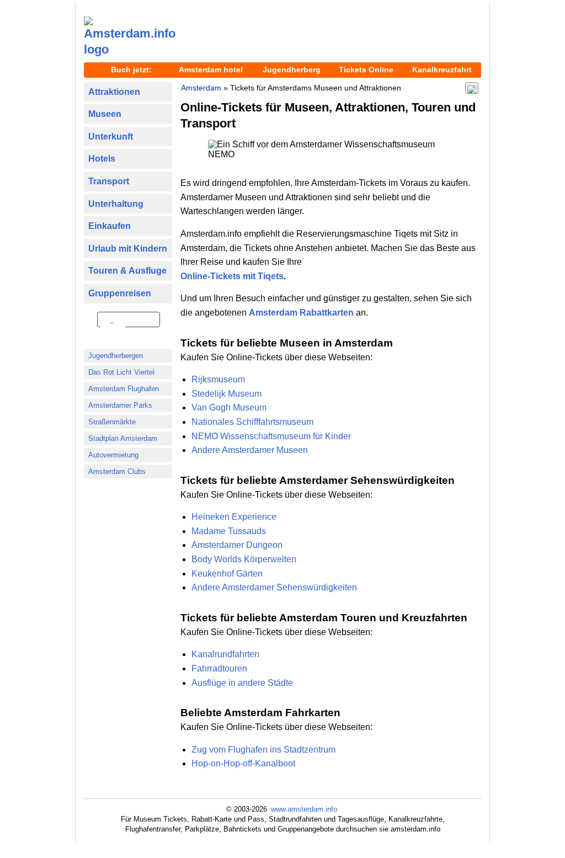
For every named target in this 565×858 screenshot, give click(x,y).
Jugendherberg (292, 69)
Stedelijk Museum (226, 393)
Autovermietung (113, 455)
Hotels (101, 158)
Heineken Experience (233, 516)
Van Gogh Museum (228, 407)
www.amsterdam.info (304, 809)
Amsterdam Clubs (117, 471)
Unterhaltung (115, 204)
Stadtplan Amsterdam (122, 438)
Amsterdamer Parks (120, 405)
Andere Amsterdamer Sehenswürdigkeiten (274, 587)
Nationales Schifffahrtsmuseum (252, 422)
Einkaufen (109, 226)
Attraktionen (114, 92)
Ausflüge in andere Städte (242, 683)
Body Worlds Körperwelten (243, 559)
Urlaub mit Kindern (127, 248)
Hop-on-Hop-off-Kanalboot (243, 763)
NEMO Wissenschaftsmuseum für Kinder (271, 436)
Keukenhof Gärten (227, 573)
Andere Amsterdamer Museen (249, 450)
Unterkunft (110, 136)
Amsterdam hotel (211, 69)
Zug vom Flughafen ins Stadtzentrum (263, 749)
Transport (108, 181)
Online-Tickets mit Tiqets (232, 276)
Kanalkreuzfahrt (442, 69)
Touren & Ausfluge (127, 270)
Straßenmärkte (112, 422)
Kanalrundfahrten (225, 654)
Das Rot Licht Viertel (121, 372)
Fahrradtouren (219, 668)
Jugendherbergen (115, 355)
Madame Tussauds (228, 531)
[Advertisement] (332, 33)
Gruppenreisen (119, 293)
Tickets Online (366, 69)
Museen (104, 114)
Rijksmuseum (218, 379)
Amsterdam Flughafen (123, 389)
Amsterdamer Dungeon (236, 545)
